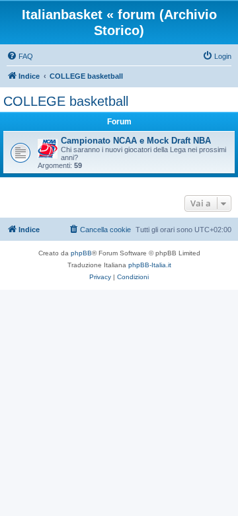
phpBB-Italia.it (149, 265)
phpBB (81, 253)
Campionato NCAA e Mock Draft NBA (136, 141)
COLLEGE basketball (65, 101)
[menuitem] (20, 56)
